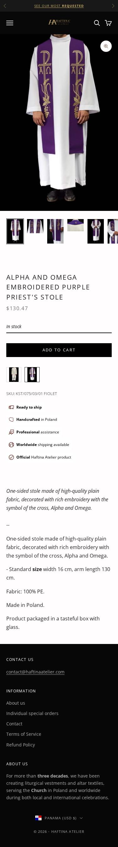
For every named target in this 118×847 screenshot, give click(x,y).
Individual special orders (32, 713)
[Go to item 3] (55, 231)
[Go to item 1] (15, 231)
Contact (14, 724)
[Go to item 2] (35, 226)
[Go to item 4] (75, 225)
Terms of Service (23, 734)
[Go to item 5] (95, 231)
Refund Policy (20, 745)
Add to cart (59, 350)
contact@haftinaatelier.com (35, 672)
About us (15, 703)
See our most (59, 5)
